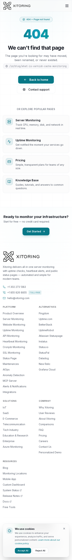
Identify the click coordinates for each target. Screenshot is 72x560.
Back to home (38, 79)
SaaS (6, 413)
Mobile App (9, 479)
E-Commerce (10, 418)
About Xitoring (47, 418)
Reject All (40, 550)
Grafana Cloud (47, 369)
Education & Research (15, 435)
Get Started (34, 231)
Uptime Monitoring (13, 330)
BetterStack (45, 324)
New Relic (44, 363)
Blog (5, 467)
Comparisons (46, 424)
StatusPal (44, 352)
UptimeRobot (46, 330)
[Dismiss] (64, 528)
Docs (6, 501)
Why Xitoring (46, 407)
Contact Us (45, 446)
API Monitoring (11, 335)
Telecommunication (14, 424)
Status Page (10, 358)
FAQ (41, 429)
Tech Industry (11, 429)
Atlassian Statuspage (51, 335)
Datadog (44, 358)
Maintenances (11, 363)
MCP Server (10, 380)
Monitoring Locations (15, 473)
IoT (4, 407)
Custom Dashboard (14, 484)
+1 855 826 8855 (23, 292)
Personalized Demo (50, 452)
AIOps (6, 369)
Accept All (23, 550)
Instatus (43, 341)
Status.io (43, 347)
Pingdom (44, 313)
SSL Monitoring (11, 352)
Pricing (43, 435)
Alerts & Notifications (14, 386)
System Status (11, 490)
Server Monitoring (13, 318)
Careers (43, 441)
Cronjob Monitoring (14, 347)
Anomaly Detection (13, 375)
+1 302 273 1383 (16, 286)
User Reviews (47, 413)
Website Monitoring (14, 324)
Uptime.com (45, 318)
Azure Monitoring (13, 446)
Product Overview (13, 313)
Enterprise (9, 441)
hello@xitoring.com (18, 298)
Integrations (9, 391)
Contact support (38, 89)
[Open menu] (67, 6)
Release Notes (11, 495)
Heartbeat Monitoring (15, 341)
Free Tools (9, 507)
